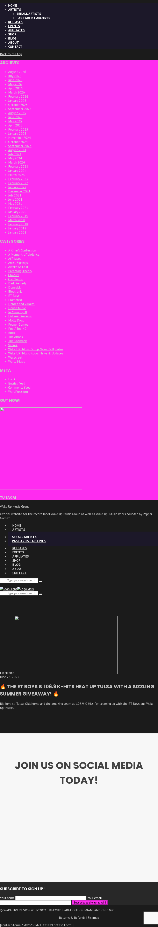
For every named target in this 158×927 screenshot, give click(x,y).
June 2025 (15, 117)
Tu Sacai (8, 497)
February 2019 (18, 216)
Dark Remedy (17, 283)
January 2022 (17, 187)
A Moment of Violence (23, 254)
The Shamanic (17, 341)
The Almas (15, 337)
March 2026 (16, 92)
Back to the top (11, 54)
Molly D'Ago (16, 320)
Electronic (15, 291)
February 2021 (18, 208)
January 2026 (17, 100)
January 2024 (17, 170)
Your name (7, 898)
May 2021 (15, 203)
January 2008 (17, 232)
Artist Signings (18, 263)
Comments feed (19, 387)
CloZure (13, 275)
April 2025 (15, 125)
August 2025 (17, 113)
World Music (16, 361)
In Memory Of (17, 312)
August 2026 (17, 72)
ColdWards (15, 279)
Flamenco (15, 300)
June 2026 (15, 80)
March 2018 (16, 220)
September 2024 (19, 146)
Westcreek (15, 357)
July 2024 (14, 154)
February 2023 (18, 179)
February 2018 (18, 224)
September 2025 (19, 109)
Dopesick (14, 287)
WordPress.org (18, 391)
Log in (12, 379)
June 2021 (15, 199)
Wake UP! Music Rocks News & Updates (35, 353)
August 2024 (17, 150)
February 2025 (18, 129)
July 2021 (14, 195)
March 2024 (16, 162)
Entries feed (16, 383)
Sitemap (93, 917)
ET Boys (14, 295)
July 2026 (14, 76)
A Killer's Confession (22, 250)
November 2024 (19, 138)
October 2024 (18, 142)
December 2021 (19, 191)
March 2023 (16, 175)
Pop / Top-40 (17, 328)
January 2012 (17, 228)
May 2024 (15, 158)
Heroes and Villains (21, 304)
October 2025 (18, 105)
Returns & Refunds (72, 917)
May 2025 (15, 121)
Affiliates (14, 258)
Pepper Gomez (18, 324)
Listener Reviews (20, 316)
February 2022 (18, 183)
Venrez (12, 345)
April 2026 (15, 88)
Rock (11, 333)
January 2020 (17, 212)
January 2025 (17, 133)
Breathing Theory (20, 271)
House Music (17, 308)
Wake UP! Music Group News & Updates (35, 349)
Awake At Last (18, 267)
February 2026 (18, 96)
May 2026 (15, 84)
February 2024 (18, 166)
